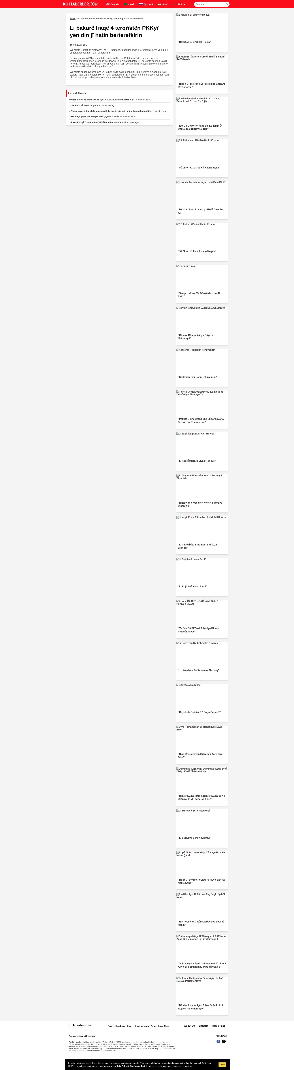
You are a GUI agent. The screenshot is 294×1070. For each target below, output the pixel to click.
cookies (124, 1063)
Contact (203, 1026)
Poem (110, 1026)
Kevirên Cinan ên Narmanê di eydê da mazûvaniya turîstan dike (110, 99)
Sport (129, 1026)
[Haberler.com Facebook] (218, 1043)
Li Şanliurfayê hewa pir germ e (93, 105)
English (114, 4)
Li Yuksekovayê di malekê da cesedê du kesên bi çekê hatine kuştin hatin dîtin (118, 111)
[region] (147, 1064)
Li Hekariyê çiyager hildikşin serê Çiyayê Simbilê (103, 116)
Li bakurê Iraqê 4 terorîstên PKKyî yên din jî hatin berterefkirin (106, 18)
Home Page (218, 1026)
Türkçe (181, 4)
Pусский (148, 4)
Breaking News (142, 1026)
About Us (189, 1026)
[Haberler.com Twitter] (223, 1043)
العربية (131, 4)
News (153, 1026)
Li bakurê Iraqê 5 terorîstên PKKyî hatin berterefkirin (104, 122)
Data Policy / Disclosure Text (131, 1066)
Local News (163, 1026)
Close (222, 1064)
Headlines (120, 1026)
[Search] (227, 4)
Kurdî (165, 4)
